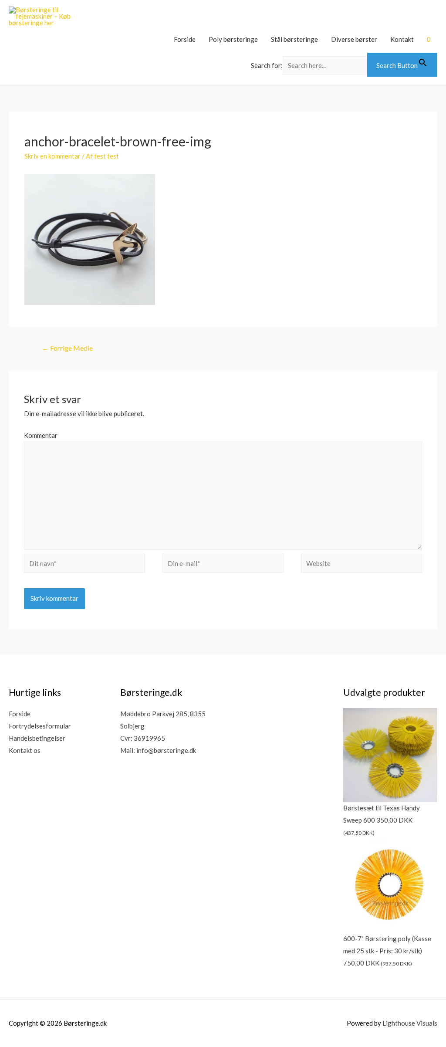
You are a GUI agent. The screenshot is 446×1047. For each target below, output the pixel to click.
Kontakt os (25, 750)
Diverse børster (354, 39)
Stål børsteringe (294, 39)
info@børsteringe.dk (166, 750)
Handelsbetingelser (37, 738)
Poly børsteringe (233, 39)
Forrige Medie (67, 348)
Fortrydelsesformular (40, 726)
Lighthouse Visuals (409, 1023)
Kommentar (40, 435)
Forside (185, 39)
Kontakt (402, 39)
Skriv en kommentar (52, 156)
